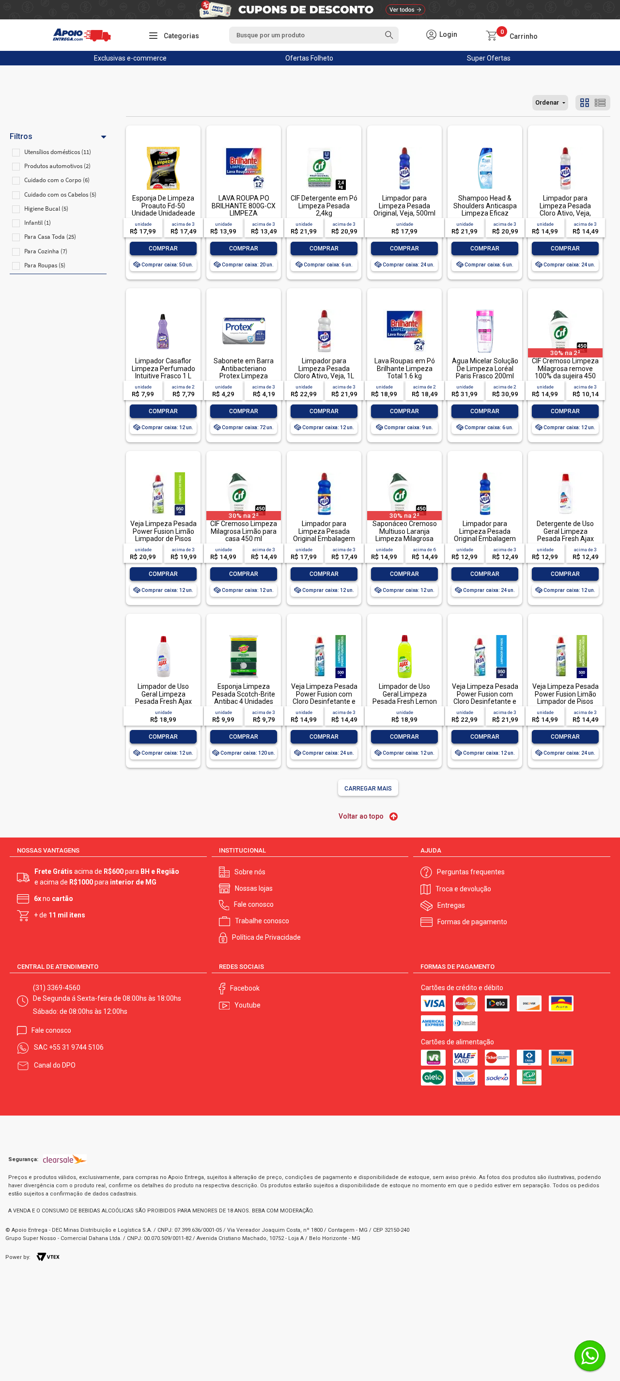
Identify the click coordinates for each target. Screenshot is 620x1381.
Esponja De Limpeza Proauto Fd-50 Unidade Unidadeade (163, 205)
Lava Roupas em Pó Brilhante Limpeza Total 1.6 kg (404, 368)
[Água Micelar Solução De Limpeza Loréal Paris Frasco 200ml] (485, 310)
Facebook (245, 988)
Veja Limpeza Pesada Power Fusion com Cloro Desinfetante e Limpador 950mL (485, 698)
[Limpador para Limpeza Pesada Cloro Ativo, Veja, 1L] (324, 310)
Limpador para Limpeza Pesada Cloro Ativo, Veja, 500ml (565, 209)
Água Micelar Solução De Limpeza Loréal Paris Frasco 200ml (485, 368)
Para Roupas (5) (44, 265)
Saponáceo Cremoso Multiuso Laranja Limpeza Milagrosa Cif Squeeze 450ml (404, 535)
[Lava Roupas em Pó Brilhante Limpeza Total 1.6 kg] (404, 310)
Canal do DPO (55, 1065)
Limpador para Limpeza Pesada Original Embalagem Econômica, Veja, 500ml (485, 539)
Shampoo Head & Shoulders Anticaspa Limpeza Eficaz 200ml (485, 209)
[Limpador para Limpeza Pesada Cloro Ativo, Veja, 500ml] (565, 147)
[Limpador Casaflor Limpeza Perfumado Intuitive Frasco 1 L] (163, 310)
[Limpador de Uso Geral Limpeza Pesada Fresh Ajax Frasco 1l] (163, 635)
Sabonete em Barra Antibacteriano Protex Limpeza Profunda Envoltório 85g (243, 376)
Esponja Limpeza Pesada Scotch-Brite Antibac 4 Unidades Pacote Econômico (243, 698)
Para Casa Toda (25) (50, 237)
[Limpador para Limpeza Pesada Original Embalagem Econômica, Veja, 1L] (324, 473)
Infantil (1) (37, 222)
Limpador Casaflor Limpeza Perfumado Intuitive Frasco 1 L (163, 368)
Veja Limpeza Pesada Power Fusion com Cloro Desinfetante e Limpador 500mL (324, 698)
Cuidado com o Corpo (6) (57, 180)
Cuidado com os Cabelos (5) (60, 194)
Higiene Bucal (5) (46, 208)
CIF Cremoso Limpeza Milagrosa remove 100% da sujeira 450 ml (565, 372)
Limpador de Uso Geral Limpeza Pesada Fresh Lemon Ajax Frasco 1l (404, 698)
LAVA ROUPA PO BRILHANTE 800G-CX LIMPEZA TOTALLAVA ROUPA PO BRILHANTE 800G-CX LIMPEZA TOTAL (244, 216)
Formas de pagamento (472, 922)
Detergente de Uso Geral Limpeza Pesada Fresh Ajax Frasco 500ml (565, 535)
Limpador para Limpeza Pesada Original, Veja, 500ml (404, 205)
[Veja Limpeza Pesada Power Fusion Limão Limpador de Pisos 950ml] (163, 473)
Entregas (451, 905)
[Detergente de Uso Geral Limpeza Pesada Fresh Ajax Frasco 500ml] (565, 473)
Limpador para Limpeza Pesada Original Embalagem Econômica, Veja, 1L (324, 535)
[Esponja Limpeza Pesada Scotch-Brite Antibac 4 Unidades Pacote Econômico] (243, 635)
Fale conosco (254, 904)
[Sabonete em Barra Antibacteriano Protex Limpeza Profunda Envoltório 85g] (243, 310)
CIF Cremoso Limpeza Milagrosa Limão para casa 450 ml (243, 531)
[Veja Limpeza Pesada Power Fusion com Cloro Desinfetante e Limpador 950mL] (485, 635)
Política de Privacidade (266, 937)
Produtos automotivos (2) (57, 166)
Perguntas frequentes (471, 872)
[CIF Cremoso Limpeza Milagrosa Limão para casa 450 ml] (243, 473)
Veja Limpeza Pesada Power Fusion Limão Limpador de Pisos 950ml (163, 535)
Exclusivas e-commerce (130, 58)
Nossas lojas (254, 888)
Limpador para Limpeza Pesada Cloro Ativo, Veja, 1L (324, 368)
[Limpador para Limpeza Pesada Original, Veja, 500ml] (404, 147)
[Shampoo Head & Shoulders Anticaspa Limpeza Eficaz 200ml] (485, 147)
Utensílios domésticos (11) (57, 152)
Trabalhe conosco (262, 921)
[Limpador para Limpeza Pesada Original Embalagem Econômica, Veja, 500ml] (485, 473)
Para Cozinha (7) (45, 251)
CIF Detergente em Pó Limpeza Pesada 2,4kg (324, 205)
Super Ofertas (489, 58)
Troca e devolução (463, 889)
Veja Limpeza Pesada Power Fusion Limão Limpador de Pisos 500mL (565, 698)
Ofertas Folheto (309, 58)
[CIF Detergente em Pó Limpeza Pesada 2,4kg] (324, 147)
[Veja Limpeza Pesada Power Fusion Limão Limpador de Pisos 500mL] (565, 635)
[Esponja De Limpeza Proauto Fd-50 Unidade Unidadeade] (163, 147)
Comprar (163, 248)
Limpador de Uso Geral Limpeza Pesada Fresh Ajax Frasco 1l (163, 698)
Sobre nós (249, 872)
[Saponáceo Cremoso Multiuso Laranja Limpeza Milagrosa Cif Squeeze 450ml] (404, 473)
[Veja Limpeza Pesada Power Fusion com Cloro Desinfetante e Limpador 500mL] (324, 635)
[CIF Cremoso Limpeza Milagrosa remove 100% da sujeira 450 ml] (565, 310)
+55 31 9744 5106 (76, 1047)
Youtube (247, 1005)
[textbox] (314, 35)
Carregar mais (368, 788)
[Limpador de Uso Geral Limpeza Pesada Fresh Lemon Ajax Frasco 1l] (404, 635)
